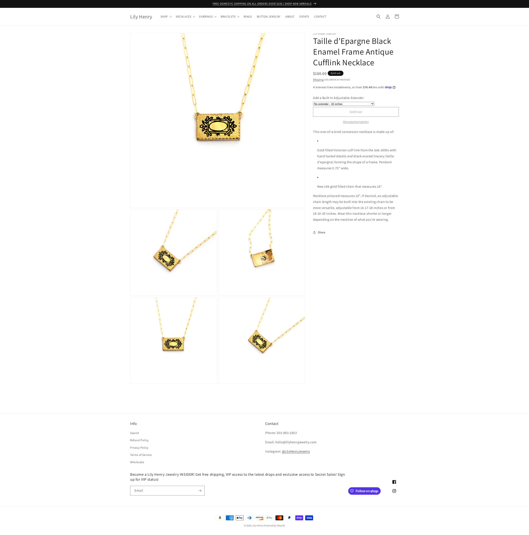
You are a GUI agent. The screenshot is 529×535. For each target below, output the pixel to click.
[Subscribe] (199, 491)
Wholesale (137, 462)
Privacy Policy (139, 447)
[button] (165, 16)
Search (134, 433)
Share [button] (321, 232)
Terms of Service (141, 455)
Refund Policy (139, 440)
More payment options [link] (356, 121)
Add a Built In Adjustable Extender (338, 97)
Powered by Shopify (274, 525)
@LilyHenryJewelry (296, 451)
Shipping (318, 79)
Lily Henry (258, 525)
